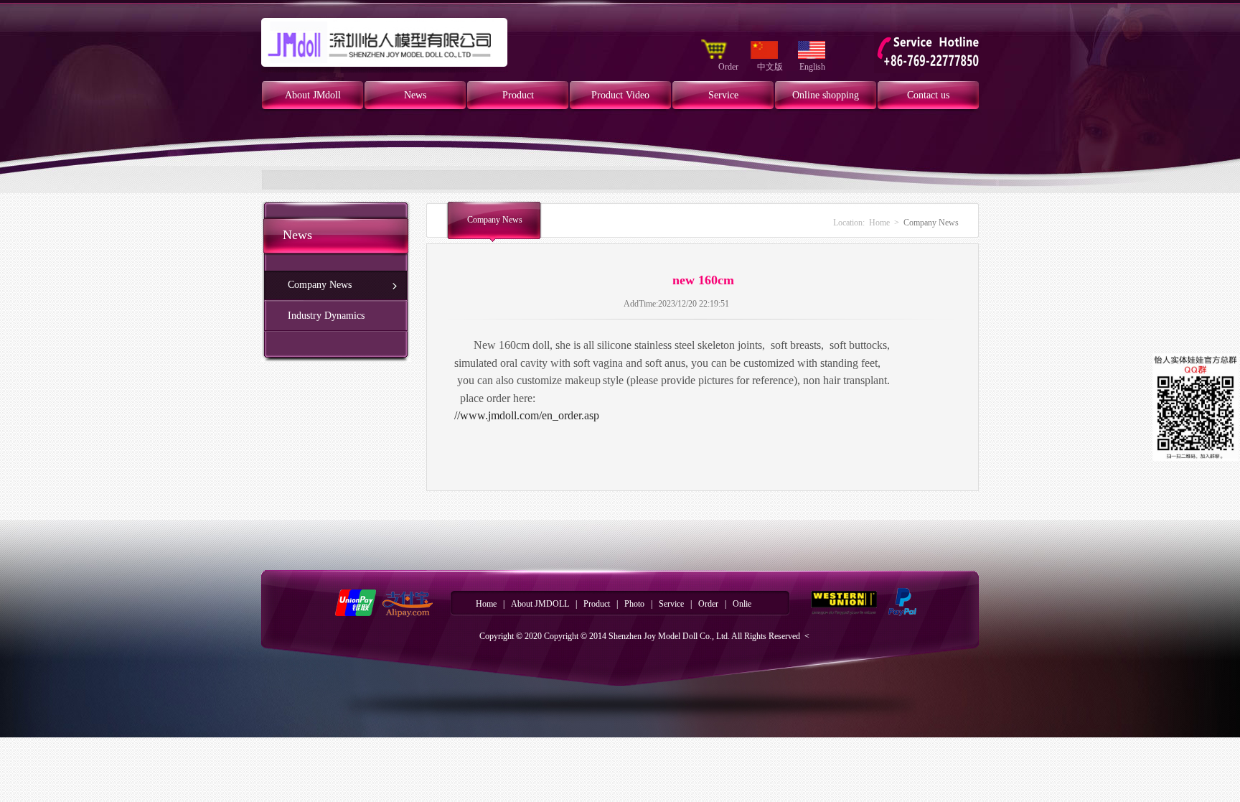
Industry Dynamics (326, 315)
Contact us (928, 95)
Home (879, 223)
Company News (320, 284)
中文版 (770, 67)
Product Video (620, 95)
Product (518, 95)
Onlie (742, 604)
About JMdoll (313, 95)
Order (729, 67)
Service (723, 95)
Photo (634, 604)
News (415, 95)
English (812, 67)
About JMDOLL (540, 604)
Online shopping (825, 95)
